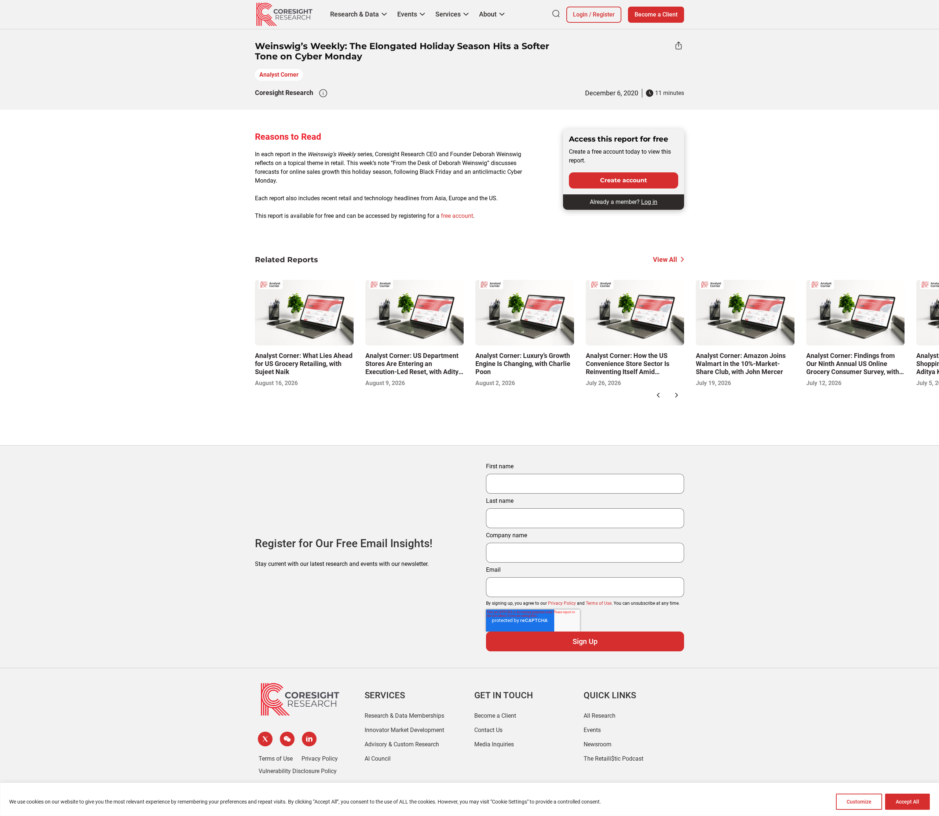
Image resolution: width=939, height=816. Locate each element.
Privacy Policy (562, 603)
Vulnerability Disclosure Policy (298, 771)
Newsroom (597, 744)
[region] (469, 799)
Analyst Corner (279, 74)
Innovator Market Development (404, 730)
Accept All (907, 802)
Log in (649, 201)
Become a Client (656, 14)
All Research (599, 715)
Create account (623, 180)
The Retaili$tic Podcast (613, 758)
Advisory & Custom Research (402, 744)
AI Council (378, 758)
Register (604, 14)
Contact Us (488, 730)
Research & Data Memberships (404, 715)
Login (580, 14)
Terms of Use (598, 603)
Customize (859, 802)
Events (592, 730)
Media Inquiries (494, 744)
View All (665, 259)
